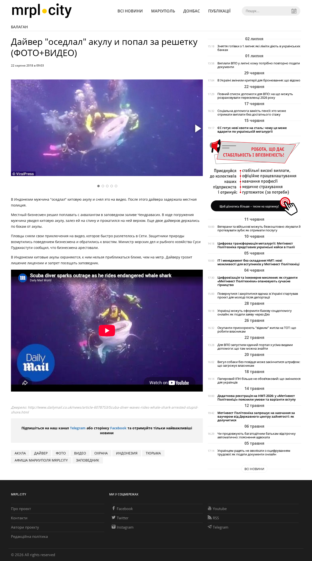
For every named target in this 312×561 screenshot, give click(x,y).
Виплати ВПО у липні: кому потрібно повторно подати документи (258, 65)
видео (80, 453)
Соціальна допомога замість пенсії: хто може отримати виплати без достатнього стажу (251, 112)
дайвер (41, 453)
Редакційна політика (29, 536)
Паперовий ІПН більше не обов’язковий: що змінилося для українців (259, 380)
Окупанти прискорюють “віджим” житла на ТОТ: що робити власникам (256, 329)
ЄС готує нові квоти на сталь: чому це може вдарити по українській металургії (252, 129)
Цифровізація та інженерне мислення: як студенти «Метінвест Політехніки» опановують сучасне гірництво (257, 281)
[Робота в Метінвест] (254, 177)
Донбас (191, 11)
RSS (216, 517)
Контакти (19, 517)
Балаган (19, 26)
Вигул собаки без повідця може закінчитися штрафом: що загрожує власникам (258, 363)
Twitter (122, 517)
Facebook (118, 428)
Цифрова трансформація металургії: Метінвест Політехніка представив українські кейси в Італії (256, 245)
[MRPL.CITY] (42, 10)
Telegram (78, 428)
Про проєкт (21, 508)
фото (61, 453)
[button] (197, 129)
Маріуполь (163, 11)
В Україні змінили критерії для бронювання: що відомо (258, 80)
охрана (101, 453)
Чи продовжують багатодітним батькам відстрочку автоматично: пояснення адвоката (256, 435)
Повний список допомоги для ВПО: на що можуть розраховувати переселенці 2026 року (255, 95)
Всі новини (130, 11)
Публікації (219, 11)
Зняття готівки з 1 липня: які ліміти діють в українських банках (258, 48)
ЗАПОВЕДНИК (87, 460)
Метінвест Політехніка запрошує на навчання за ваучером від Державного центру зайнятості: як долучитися (256, 416)
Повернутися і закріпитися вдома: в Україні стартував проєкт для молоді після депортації (257, 295)
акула (20, 453)
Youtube (220, 508)
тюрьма (153, 453)
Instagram (125, 527)
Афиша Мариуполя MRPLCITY (41, 460)
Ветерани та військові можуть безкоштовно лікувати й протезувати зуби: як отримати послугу (259, 228)
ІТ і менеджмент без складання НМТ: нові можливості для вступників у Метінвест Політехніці (258, 262)
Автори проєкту (25, 527)
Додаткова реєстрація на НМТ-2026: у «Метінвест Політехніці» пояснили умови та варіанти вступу (256, 397)
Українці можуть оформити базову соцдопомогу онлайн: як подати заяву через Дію (254, 312)
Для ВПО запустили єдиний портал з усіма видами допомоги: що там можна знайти (255, 346)
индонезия (126, 453)
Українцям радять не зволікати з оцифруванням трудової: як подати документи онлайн (253, 452)
